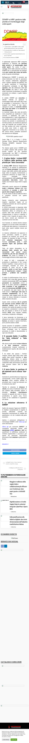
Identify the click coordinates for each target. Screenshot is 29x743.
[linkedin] (5, 546)
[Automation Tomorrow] (14, 727)
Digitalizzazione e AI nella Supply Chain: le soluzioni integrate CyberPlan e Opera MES (18, 505)
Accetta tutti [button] (13, 739)
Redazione (14, 496)
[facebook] (2, 546)
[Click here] (14, 538)
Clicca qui (22, 422)
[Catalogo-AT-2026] (13, 674)
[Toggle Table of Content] (23, 44)
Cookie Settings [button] (6, 739)
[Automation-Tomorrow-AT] (13, 694)
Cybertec (13, 511)
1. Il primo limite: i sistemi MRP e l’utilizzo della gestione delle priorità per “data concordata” (14, 47)
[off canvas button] (2, 7)
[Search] (27, 7)
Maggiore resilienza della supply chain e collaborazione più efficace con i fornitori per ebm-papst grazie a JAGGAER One (18, 488)
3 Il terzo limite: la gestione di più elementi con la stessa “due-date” (14, 54)
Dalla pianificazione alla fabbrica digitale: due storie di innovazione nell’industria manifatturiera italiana (18, 520)
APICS (12, 430)
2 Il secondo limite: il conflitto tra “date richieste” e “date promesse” (14, 51)
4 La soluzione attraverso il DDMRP (11, 57)
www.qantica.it (5, 444)
